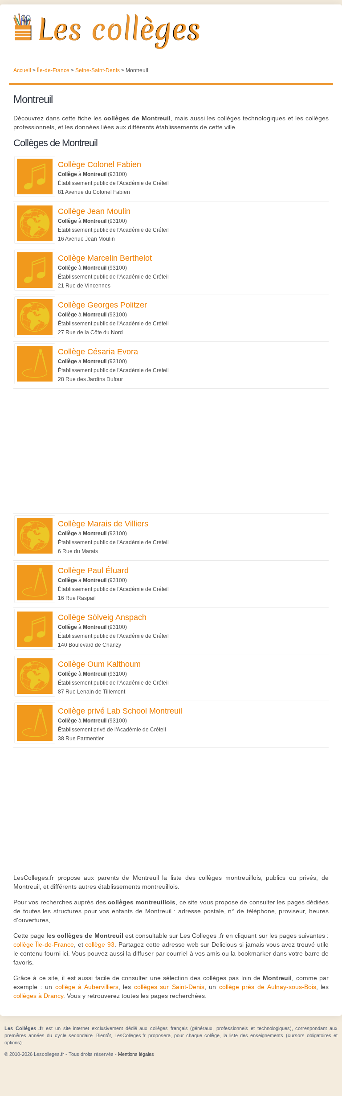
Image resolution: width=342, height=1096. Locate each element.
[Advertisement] (171, 451)
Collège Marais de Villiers (103, 523)
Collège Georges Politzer (102, 304)
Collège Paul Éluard (93, 570)
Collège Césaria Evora (98, 351)
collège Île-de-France (43, 944)
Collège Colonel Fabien (99, 164)
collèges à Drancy (38, 995)
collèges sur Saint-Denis (169, 986)
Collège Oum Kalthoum (99, 664)
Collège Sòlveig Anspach (102, 617)
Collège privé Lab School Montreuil (120, 710)
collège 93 (99, 944)
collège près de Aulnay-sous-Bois (267, 986)
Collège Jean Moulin (94, 211)
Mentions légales (136, 1054)
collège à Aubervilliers (86, 986)
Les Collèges (171, 31)
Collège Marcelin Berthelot (105, 258)
